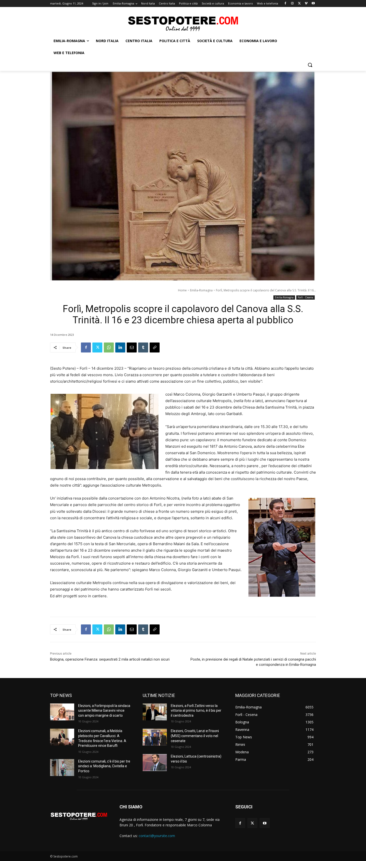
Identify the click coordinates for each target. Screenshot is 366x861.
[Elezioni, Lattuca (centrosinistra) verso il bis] (155, 762)
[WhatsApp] (109, 347)
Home (182, 290)
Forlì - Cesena (305, 297)
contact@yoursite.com (157, 835)
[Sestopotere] (183, 23)
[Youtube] (313, 3)
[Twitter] (299, 3)
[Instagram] (292, 3)
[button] (310, 65)
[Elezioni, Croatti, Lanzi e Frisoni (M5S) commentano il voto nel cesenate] (155, 737)
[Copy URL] (155, 347)
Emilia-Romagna (201, 290)
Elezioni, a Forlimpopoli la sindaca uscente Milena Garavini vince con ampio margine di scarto (104, 710)
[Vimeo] (306, 3)
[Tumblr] (143, 347)
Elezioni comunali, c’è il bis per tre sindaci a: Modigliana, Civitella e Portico (104, 766)
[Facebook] (285, 3)
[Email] (132, 347)
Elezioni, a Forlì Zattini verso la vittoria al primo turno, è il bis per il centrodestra (196, 710)
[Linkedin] (120, 347)
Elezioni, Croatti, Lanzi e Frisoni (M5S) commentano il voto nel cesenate (195, 736)
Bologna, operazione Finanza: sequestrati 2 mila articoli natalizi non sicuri (110, 659)
